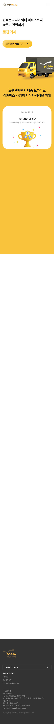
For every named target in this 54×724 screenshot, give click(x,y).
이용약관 (5, 677)
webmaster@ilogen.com (14, 708)
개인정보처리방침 (8, 673)
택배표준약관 (7, 680)
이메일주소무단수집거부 (11, 683)
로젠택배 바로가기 (12, 667)
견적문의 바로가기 (14, 43)
